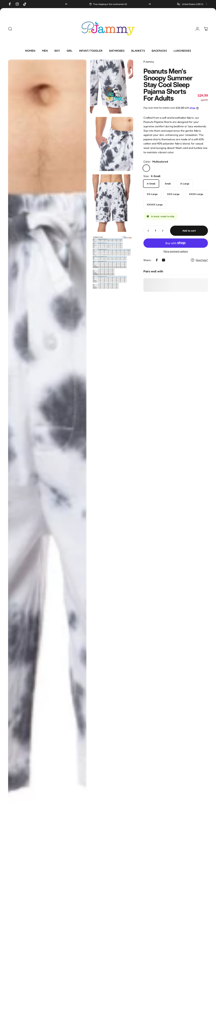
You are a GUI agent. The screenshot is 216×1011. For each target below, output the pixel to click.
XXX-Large (173, 194)
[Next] (149, 4)
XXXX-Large (196, 194)
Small (168, 183)
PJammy (148, 61)
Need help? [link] (202, 260)
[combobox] (192, 4)
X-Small (151, 183)
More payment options (176, 251)
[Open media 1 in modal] (47, 534)
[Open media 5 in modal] (111, 262)
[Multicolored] (146, 168)
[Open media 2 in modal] (111, 87)
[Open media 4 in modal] (111, 203)
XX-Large (152, 194)
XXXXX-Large (155, 204)
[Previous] (66, 4)
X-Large (184, 183)
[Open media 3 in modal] (111, 144)
